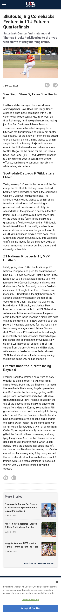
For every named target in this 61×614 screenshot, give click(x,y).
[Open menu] (5, 4)
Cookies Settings (30, 599)
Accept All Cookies (30, 608)
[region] (30, 595)
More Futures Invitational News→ (39, 563)
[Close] (57, 582)
